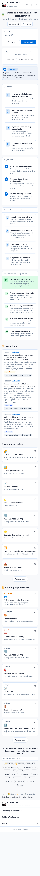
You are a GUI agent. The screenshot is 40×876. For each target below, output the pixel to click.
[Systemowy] (31, 4)
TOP (3, 794)
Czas (14, 771)
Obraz (27, 771)
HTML (35, 767)
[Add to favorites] (35, 450)
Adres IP (7, 778)
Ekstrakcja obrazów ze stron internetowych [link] (18, 797)
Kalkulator (26, 774)
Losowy (34, 771)
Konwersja (7, 771)
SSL (28, 781)
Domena (6, 774)
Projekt (20, 771)
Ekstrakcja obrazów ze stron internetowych (18, 375)
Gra (32, 781)
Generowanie (17, 778)
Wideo (13, 774)
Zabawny (20, 785)
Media (4, 823)
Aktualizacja (8, 405)
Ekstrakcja (32, 778)
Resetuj (13, 42)
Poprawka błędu (10, 372)
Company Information (12, 811)
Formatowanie (19, 781)
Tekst (28, 764)
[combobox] (21, 758)
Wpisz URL (7, 31)
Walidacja (9, 781)
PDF (19, 774)
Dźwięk (34, 774)
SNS (25, 778)
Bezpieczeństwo (13, 767)
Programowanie (26, 767)
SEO (4, 767)
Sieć (33, 764)
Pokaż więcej (20, 579)
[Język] (27, 4)
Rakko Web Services (10, 817)
